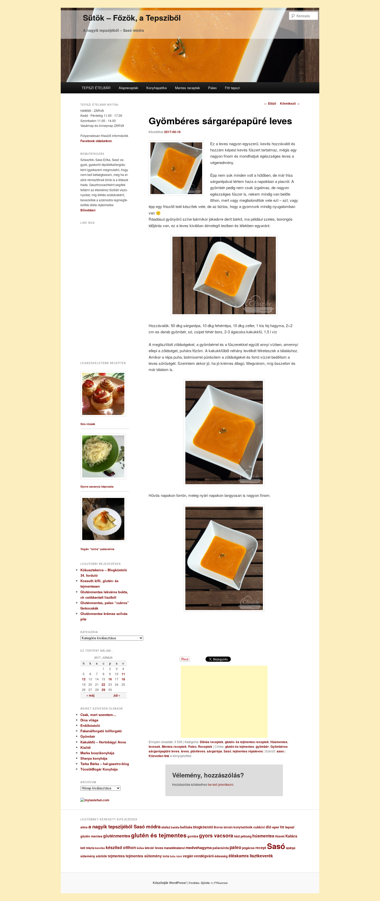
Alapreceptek (128, 87)
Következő (290, 103)
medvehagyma (199, 847)
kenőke (100, 848)
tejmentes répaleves (248, 751)
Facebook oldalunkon (96, 140)
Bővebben (87, 210)
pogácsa (248, 847)
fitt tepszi (287, 827)
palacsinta (220, 847)
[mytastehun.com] (94, 800)
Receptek (205, 746)
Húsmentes (278, 742)
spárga (290, 848)
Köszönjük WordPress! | (177, 882)
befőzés (186, 827)
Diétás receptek (211, 742)
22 (103, 684)
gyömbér (262, 746)
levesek (154, 746)
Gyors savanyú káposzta (96, 486)
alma (84, 827)
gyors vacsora (216, 835)
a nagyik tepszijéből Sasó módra (124, 826)
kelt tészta (87, 848)
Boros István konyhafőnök (233, 827)
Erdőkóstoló (90, 725)
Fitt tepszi (232, 87)
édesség (221, 856)
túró (179, 856)
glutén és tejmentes (239, 746)
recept (260, 847)
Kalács (291, 835)
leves (185, 751)
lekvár (149, 847)
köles (140, 848)
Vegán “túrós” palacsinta (97, 549)
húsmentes (263, 836)
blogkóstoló (203, 827)
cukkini (259, 827)
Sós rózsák (87, 424)
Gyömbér (87, 736)
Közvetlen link (159, 755)
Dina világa (89, 720)
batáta (175, 827)
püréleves (198, 751)
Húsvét (280, 836)
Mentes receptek (187, 87)
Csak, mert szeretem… (98, 714)
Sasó (227, 751)
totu (173, 856)
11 (123, 674)
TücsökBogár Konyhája (99, 769)
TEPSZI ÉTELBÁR (96, 87)
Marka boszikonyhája (97, 752)
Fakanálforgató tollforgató (101, 730)
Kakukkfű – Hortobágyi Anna (103, 742)
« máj (90, 695)
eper (275, 827)
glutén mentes (91, 836)
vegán (188, 855)
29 (103, 689)
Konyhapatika (156, 87)
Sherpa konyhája (93, 758)
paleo (235, 847)
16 (110, 679)
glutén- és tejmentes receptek (247, 742)
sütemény (87, 856)
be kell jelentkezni (220, 784)
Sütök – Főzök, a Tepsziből (132, 17)
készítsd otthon (121, 847)
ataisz (165, 827)
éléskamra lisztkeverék (251, 856)
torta (166, 856)
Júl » (116, 695)
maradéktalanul (174, 848)
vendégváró (204, 855)
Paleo (212, 87)
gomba (192, 836)
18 (123, 679)
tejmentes (116, 855)
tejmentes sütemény (144, 855)
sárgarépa (214, 751)
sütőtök (101, 856)
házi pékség (243, 836)
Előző (270, 103)
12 (84, 679)
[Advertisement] (224, 702)
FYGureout (220, 883)
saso (280, 751)
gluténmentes (116, 836)
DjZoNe (205, 883)
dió (268, 826)
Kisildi (85, 747)
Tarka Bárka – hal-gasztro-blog (104, 763)
